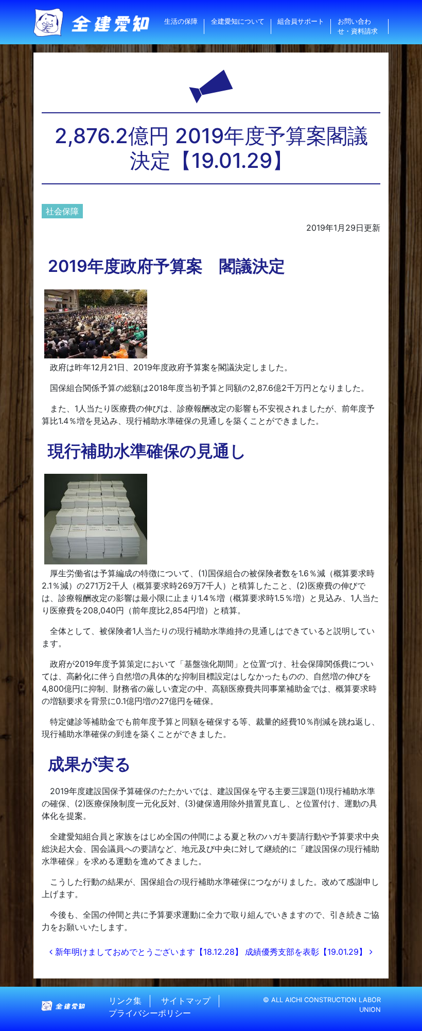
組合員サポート (300, 21)
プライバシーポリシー (150, 1013)
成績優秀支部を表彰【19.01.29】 (307, 952)
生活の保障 (181, 21)
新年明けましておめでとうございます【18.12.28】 (147, 952)
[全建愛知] (91, 22)
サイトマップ (185, 1001)
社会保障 (62, 211)
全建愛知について (238, 21)
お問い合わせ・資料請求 (358, 26)
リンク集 (125, 1001)
